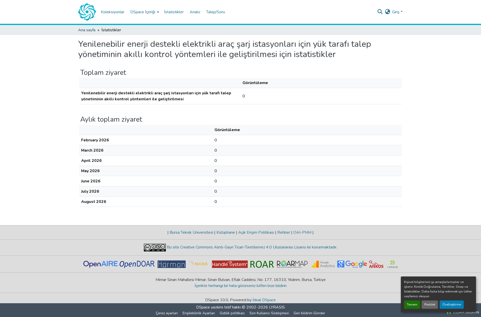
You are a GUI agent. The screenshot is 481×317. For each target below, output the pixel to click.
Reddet (429, 304)
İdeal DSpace (264, 300)
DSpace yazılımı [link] (209, 307)
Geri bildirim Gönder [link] (309, 313)
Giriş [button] (396, 12)
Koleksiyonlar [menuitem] (112, 12)
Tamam (412, 304)
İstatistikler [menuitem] (174, 12)
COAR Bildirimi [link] (465, 312)
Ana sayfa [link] (86, 30)
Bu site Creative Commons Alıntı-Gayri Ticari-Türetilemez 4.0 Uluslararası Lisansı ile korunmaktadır (251, 247)
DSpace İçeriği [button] (142, 12)
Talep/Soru (215, 12)
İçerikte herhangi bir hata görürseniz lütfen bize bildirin (241, 285)
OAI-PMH (302, 232)
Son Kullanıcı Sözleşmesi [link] (269, 313)
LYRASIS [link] (277, 307)
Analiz (195, 12)
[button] (87, 12)
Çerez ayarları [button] (167, 313)
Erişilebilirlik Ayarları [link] (199, 313)
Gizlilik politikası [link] (232, 313)
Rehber (283, 232)
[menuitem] (144, 12)
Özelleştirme (451, 304)
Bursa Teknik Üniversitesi (191, 232)
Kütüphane (225, 232)
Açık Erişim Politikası (256, 232)
